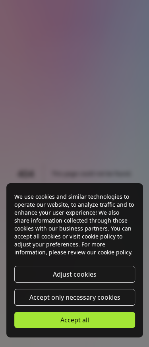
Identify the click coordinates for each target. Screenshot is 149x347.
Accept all (74, 320)
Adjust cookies (75, 274)
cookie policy (99, 236)
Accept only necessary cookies (74, 297)
